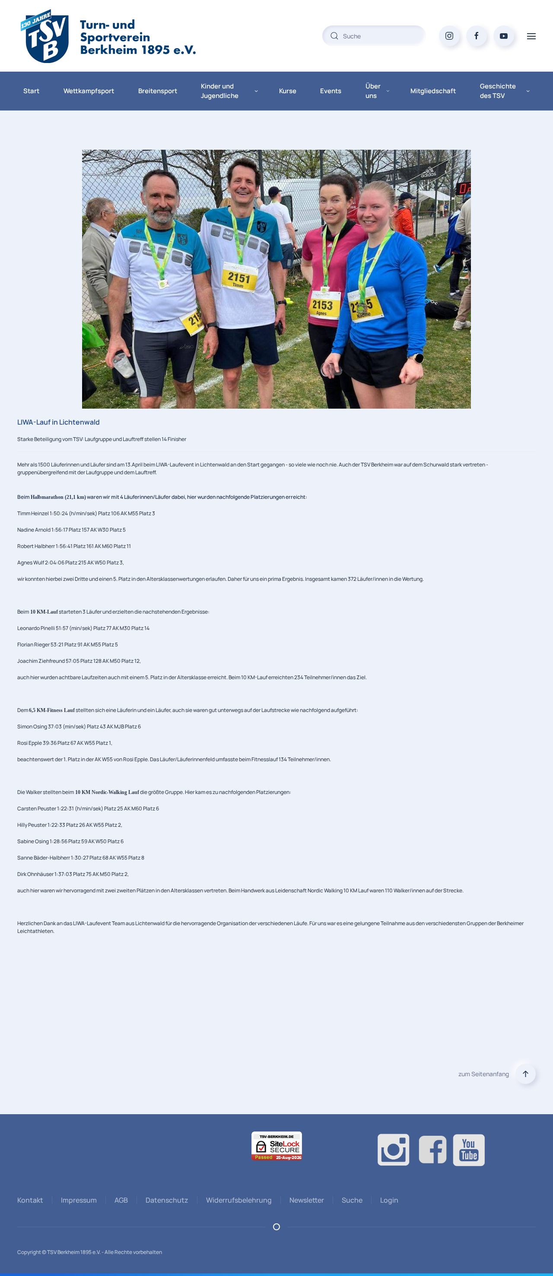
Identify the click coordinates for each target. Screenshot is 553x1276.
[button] (531, 36)
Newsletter (306, 1200)
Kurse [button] (287, 90)
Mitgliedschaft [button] (433, 90)
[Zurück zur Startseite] (125, 36)
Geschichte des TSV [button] (498, 91)
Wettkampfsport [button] (89, 90)
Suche (352, 1200)
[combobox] (374, 35)
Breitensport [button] (157, 90)
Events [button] (330, 90)
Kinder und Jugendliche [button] (219, 91)
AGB (121, 1200)
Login (389, 1200)
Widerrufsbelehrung (239, 1200)
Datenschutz (167, 1200)
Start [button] (31, 90)
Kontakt (30, 1200)
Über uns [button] (373, 91)
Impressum (79, 1200)
